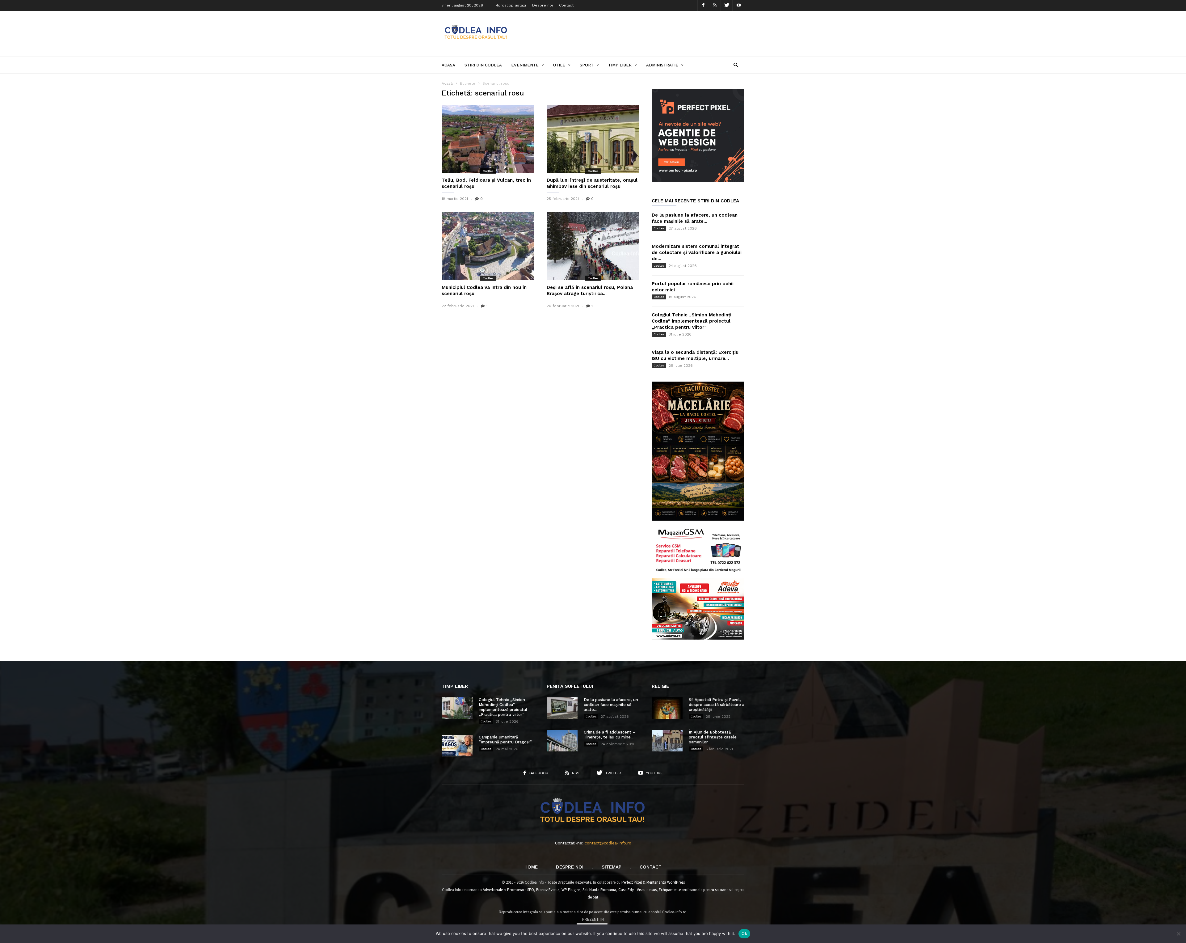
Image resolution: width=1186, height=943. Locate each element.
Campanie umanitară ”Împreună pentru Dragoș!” (505, 739)
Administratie (662, 65)
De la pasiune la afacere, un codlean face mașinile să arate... (611, 704)
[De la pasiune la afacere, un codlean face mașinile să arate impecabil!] (562, 708)
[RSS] (715, 5)
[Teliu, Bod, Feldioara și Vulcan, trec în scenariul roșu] (488, 139)
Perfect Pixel (631, 882)
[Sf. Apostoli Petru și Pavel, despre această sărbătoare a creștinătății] (667, 708)
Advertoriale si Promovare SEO (508, 889)
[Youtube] (738, 5)
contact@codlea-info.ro (608, 843)
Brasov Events (547, 889)
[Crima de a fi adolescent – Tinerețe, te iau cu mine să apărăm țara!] (562, 740)
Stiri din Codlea (483, 65)
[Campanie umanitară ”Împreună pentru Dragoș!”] (457, 745)
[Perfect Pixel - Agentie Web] (698, 180)
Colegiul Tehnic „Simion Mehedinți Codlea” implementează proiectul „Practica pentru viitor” (691, 321)
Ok (744, 933)
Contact (566, 5)
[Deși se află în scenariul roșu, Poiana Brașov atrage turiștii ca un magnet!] (593, 246)
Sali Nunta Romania (599, 889)
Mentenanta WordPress (665, 882)
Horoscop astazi (510, 5)
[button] (735, 65)
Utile (559, 65)
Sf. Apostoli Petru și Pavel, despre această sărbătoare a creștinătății (716, 704)
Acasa (448, 65)
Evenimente (525, 65)
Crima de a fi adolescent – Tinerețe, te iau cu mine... (609, 734)
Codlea (488, 171)
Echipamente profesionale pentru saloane (693, 889)
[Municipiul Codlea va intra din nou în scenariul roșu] (488, 246)
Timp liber (620, 65)
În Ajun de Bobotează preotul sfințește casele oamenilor (713, 737)
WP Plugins (570, 889)
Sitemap (611, 867)
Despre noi (542, 5)
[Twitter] (727, 5)
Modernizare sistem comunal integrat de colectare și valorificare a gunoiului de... (697, 252)
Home (531, 867)
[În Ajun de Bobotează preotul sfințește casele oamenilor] (667, 740)
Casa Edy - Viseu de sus (637, 889)
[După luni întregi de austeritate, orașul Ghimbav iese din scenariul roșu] (593, 139)
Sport (587, 65)
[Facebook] (703, 5)
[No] (1178, 934)
